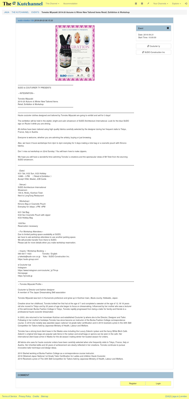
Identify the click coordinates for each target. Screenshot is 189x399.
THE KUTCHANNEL (20, 12)
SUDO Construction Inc (154, 52)
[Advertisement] (153, 97)
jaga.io (175, 396)
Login (158, 383)
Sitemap (44, 396)
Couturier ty (154, 46)
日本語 (168, 396)
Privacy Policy (25, 396)
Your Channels (160, 3)
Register (133, 383)
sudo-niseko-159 (26, 20)
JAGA (6, 12)
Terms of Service (9, 396)
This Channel (52, 3)
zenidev (183, 396)
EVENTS (35, 12)
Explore (175, 3)
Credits (36, 396)
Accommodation (70, 3)
